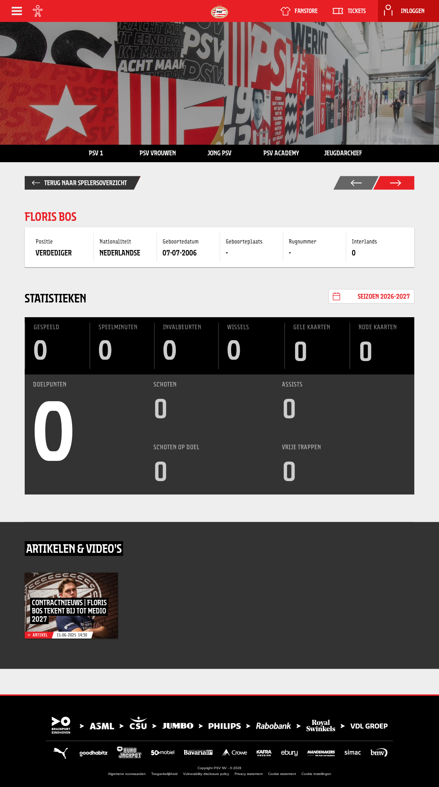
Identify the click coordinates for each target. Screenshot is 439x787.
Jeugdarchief (343, 153)
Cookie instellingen (316, 774)
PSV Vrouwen (158, 153)
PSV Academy (281, 153)
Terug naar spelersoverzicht (85, 183)
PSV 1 (96, 153)
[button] (17, 11)
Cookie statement (282, 774)
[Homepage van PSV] (219, 11)
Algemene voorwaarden (127, 774)
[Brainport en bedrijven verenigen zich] (219, 725)
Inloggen (413, 11)
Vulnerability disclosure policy (206, 774)
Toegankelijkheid (164, 774)
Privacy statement (249, 774)
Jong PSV (219, 153)
